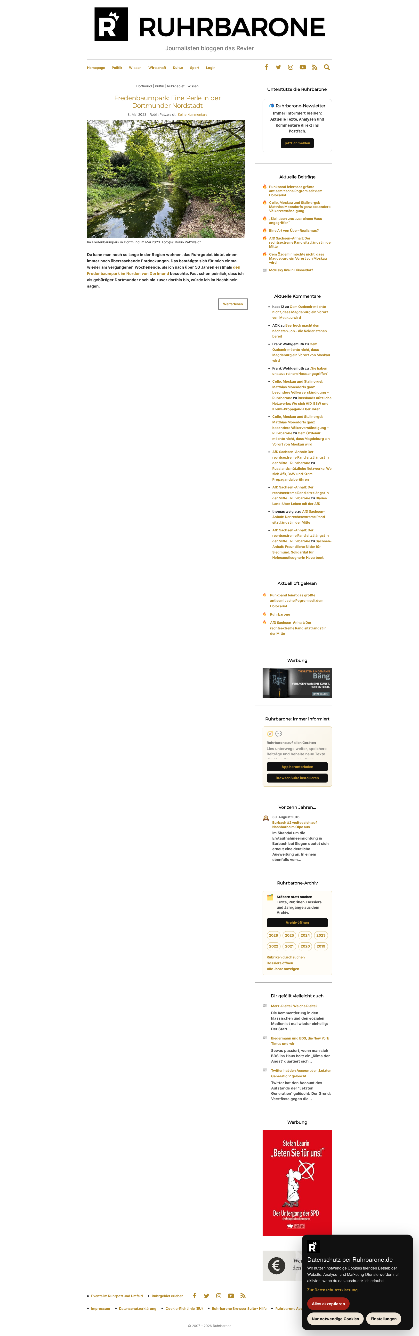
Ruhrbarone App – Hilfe (294, 1308)
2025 (289, 935)
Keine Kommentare (192, 114)
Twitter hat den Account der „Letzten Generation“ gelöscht (301, 1073)
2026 (273, 935)
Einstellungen (384, 1318)
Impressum (100, 1308)
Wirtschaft (157, 68)
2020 (305, 946)
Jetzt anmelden (297, 143)
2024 (305, 935)
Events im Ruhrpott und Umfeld (117, 1296)
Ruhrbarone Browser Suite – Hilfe (239, 1308)
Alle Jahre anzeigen (283, 969)
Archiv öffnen (297, 922)
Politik (117, 68)
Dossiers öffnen (280, 963)
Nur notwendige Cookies (335, 1318)
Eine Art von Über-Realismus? (294, 230)
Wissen (135, 68)
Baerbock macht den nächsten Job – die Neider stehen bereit (299, 330)
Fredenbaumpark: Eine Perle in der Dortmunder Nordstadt (167, 101)
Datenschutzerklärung (137, 1308)
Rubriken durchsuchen (286, 957)
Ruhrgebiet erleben (168, 1296)
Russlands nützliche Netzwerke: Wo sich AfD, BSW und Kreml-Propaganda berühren (301, 403)
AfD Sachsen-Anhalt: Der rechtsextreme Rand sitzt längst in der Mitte (300, 242)
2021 (289, 946)
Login (211, 68)
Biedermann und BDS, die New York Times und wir (300, 1041)
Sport (194, 68)
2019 (321, 946)
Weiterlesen (233, 304)
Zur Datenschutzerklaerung (332, 1290)
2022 (273, 946)
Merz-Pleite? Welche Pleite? (294, 1006)
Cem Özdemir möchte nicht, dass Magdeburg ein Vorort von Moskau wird (298, 258)
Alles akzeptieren (328, 1303)
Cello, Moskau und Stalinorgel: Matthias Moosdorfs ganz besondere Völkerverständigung (299, 206)
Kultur (178, 68)
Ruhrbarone (280, 614)
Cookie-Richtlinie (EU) (184, 1308)
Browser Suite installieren (297, 778)
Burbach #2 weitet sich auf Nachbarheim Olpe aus (294, 824)
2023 (321, 935)
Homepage (96, 68)
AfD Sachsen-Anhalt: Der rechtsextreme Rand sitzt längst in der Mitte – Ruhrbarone (300, 457)
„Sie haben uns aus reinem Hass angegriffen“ (295, 220)
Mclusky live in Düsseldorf (291, 270)
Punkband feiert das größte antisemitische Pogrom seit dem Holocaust (295, 191)
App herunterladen (297, 767)
